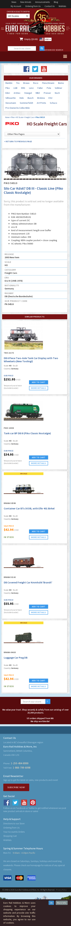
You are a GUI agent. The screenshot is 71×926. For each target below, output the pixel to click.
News (14, 2)
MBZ (38, 92)
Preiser (47, 92)
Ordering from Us (32, 6)
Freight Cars (29, 117)
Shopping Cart (10, 835)
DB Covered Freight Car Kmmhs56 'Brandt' (28, 582)
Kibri (7, 92)
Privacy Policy (61, 890)
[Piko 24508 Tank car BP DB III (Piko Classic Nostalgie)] (23, 411)
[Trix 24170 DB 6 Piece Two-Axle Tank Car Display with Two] (23, 336)
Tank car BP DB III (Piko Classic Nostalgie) (27, 433)
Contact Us (49, 6)
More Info (61, 902)
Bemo (61, 82)
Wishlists (62, 6)
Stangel (28, 92)
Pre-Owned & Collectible (17, 107)
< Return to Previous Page (18, 141)
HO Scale (19, 117)
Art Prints (41, 102)
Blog (56, 2)
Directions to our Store (13, 823)
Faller (40, 87)
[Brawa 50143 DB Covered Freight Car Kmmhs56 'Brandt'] (23, 560)
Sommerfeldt (26, 102)
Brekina (41, 97)
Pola (49, 87)
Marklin (8, 82)
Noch (57, 92)
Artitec (17, 92)
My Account (16, 6)
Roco (35, 82)
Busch (31, 97)
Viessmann (10, 102)
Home (7, 117)
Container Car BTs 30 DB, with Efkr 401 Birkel (29, 508)
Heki (21, 97)
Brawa (26, 82)
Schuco (53, 102)
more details (38, 388)
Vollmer (58, 87)
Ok (51, 902)
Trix (17, 82)
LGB (15, 87)
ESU (50, 97)
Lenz (31, 87)
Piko (7, 87)
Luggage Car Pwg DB (15, 657)
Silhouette (10, 97)
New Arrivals (25, 2)
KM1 (23, 87)
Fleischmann (48, 82)
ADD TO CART (38, 382)
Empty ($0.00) (31, 39)
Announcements (42, 2)
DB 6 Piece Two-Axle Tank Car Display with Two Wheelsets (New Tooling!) (31, 359)
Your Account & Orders (14, 831)
